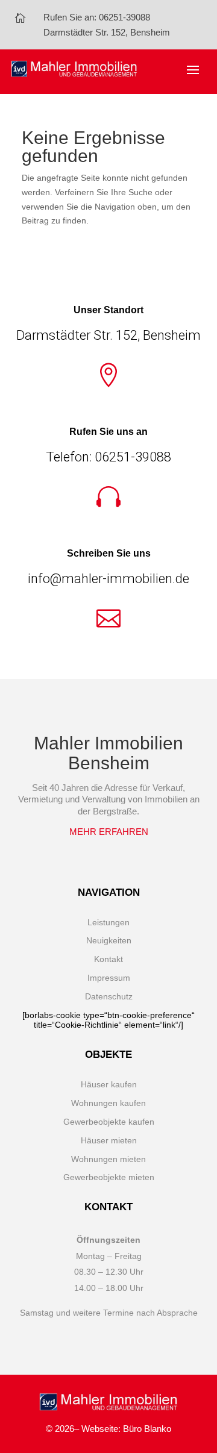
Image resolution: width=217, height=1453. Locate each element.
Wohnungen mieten (108, 1159)
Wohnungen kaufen (108, 1103)
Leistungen (108, 922)
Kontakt (108, 959)
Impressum (108, 978)
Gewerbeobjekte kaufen (108, 1121)
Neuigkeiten (108, 940)
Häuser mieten (109, 1140)
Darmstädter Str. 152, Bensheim (106, 32)
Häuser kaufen (109, 1084)
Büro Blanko (147, 1428)
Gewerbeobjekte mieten (108, 1177)
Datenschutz (109, 996)
